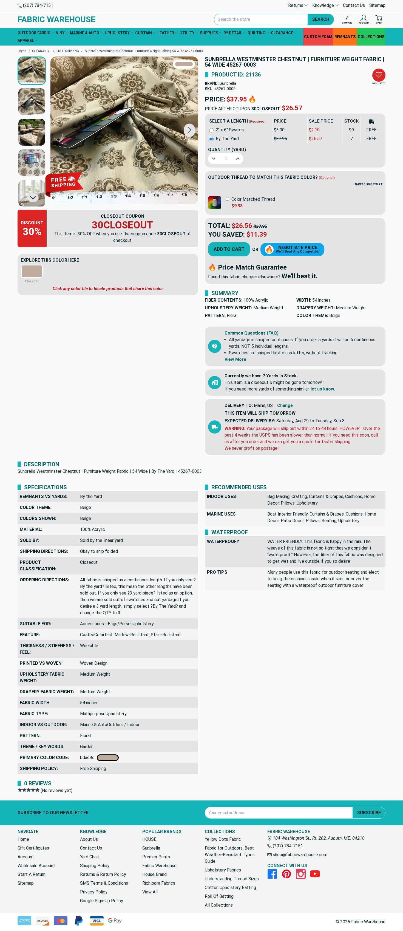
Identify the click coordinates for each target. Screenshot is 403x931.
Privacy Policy (93, 892)
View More (235, 359)
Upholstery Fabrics (223, 870)
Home (23, 839)
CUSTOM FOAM (318, 37)
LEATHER (165, 33)
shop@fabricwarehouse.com (299, 854)
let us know (322, 389)
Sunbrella (228, 83)
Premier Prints (156, 856)
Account (26, 856)
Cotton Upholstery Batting (230, 887)
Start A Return (32, 874)
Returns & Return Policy (103, 874)
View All (150, 892)
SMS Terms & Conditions (104, 883)
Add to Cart (229, 249)
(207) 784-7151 (37, 5)
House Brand (154, 874)
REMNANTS (345, 37)
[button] (189, 130)
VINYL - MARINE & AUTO (77, 33)
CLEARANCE (282, 33)
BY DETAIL (232, 33)
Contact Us (354, 5)
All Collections (219, 905)
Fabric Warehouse (159, 865)
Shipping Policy (94, 865)
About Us (89, 839)
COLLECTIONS (371, 37)
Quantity (227, 149)
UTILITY (187, 33)
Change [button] (285, 405)
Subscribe (369, 812)
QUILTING (256, 33)
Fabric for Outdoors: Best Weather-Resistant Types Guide (230, 854)
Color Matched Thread (253, 199)
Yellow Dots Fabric (223, 839)
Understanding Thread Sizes (232, 878)
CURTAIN (143, 33)
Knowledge (323, 5)
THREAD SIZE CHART (368, 184)
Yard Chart (90, 856)
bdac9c (88, 757)
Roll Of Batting (219, 896)
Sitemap (377, 5)
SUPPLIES (209, 33)
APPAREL (26, 40)
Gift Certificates (33, 848)
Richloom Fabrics (158, 883)
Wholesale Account (36, 865)
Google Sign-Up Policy (101, 900)
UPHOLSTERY (117, 33)
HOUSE (149, 839)
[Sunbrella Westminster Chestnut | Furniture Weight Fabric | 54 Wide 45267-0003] (124, 130)
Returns (296, 5)
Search (320, 19)
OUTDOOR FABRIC (34, 33)
